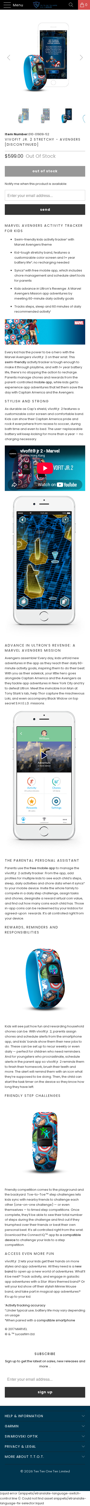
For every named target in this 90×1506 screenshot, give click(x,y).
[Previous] (9, 57)
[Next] (80, 57)
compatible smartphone (56, 1320)
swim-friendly (15, 362)
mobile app (43, 382)
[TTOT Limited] (45, 5)
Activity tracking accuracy (25, 1305)
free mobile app (42, 868)
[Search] (72, 5)
